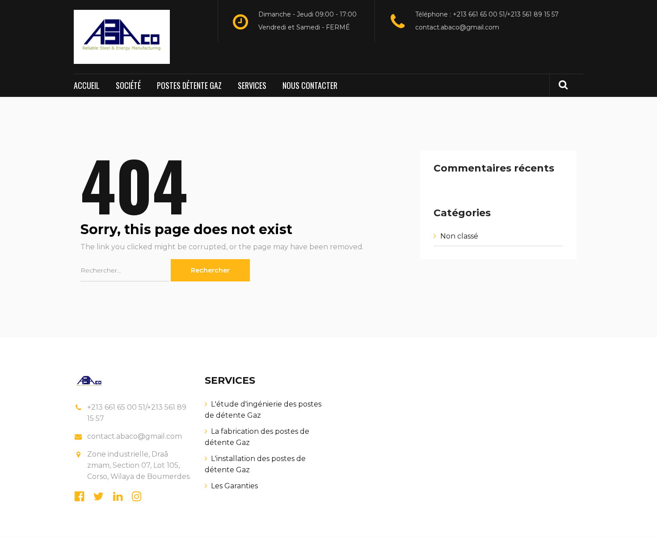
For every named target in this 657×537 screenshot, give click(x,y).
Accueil (87, 85)
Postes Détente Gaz (189, 85)
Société (128, 85)
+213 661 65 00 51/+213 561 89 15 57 (136, 413)
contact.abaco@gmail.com (457, 27)
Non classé (459, 236)
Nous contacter (309, 85)
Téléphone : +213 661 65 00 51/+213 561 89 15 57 (487, 14)
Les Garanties (234, 486)
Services (252, 85)
